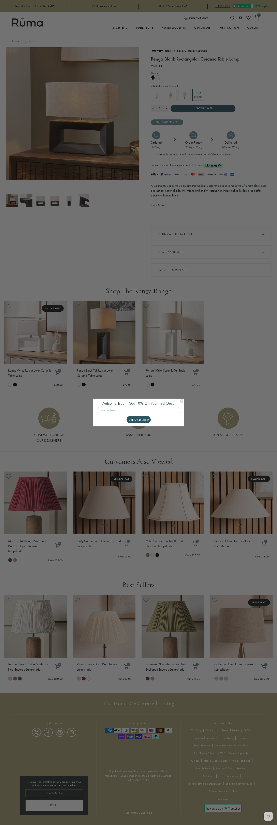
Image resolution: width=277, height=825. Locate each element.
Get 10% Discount (139, 420)
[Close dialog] (182, 401)
